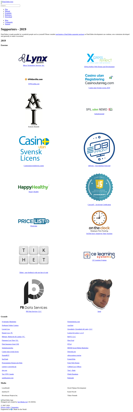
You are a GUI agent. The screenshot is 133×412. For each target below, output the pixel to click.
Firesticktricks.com (73, 322)
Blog (6, 20)
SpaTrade (5, 359)
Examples (8, 13)
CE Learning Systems (99, 260)
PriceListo (33, 226)
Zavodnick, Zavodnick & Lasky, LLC (79, 329)
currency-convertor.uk (9, 367)
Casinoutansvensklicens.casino (34, 166)
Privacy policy (5, 407)
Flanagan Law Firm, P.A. (10, 340)
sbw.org (4, 370)
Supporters (14, 407)
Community (9, 22)
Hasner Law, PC (7, 333)
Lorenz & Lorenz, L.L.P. (75, 333)
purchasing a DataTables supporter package (70, 34)
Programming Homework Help (12, 363)
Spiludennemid (99, 114)
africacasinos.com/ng (74, 355)
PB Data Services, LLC (34, 311)
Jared (99, 311)
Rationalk (70, 378)
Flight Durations (72, 374)
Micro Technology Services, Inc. (33, 65)
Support (7, 24)
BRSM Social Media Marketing (77, 348)
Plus (6, 9)
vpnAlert (70, 325)
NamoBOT (5, 355)
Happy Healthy (34, 192)
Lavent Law (6, 329)
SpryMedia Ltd (22, 402)
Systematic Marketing (9, 322)
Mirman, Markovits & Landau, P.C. (13, 337)
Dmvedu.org (71, 352)
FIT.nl (69, 344)
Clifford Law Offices (74, 367)
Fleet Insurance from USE (10, 344)
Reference (8, 15)
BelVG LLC (71, 337)
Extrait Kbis (71, 359)
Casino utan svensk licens (10, 352)
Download (8, 17)
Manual (7, 11)
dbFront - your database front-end (99, 166)
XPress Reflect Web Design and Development (99, 67)
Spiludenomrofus (7, 348)
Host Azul (70, 340)
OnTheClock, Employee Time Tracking (99, 233)
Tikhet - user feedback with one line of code (33, 272)
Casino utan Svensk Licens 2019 (99, 88)
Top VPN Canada (8, 374)
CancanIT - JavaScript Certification (99, 205)
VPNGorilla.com (33, 84)
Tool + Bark (71, 370)
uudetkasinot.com (7, 378)
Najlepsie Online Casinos (10, 325)
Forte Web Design (73, 363)
